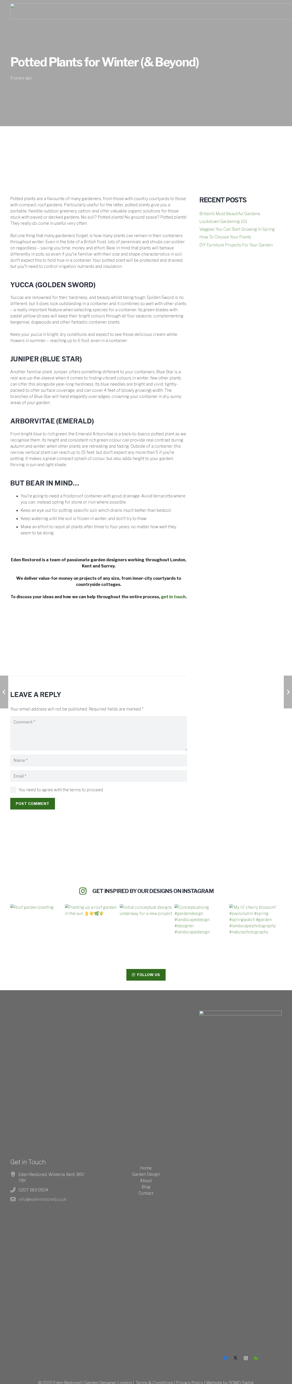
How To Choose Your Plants (225, 237)
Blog (146, 1186)
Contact (145, 1193)
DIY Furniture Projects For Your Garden (236, 245)
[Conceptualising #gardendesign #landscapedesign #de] (201, 930)
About (146, 1180)
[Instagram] (246, 1358)
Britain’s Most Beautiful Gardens (229, 213)
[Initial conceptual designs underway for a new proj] (146, 930)
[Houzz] (256, 1358)
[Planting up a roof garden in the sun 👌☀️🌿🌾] (91, 930)
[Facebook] (225, 1358)
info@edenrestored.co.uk (42, 1199)
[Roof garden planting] (36, 930)
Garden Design (146, 1174)
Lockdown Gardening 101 (223, 221)
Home (146, 1168)
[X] (235, 1358)
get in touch (173, 596)
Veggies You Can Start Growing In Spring (237, 229)
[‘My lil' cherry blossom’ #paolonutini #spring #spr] (255, 930)
